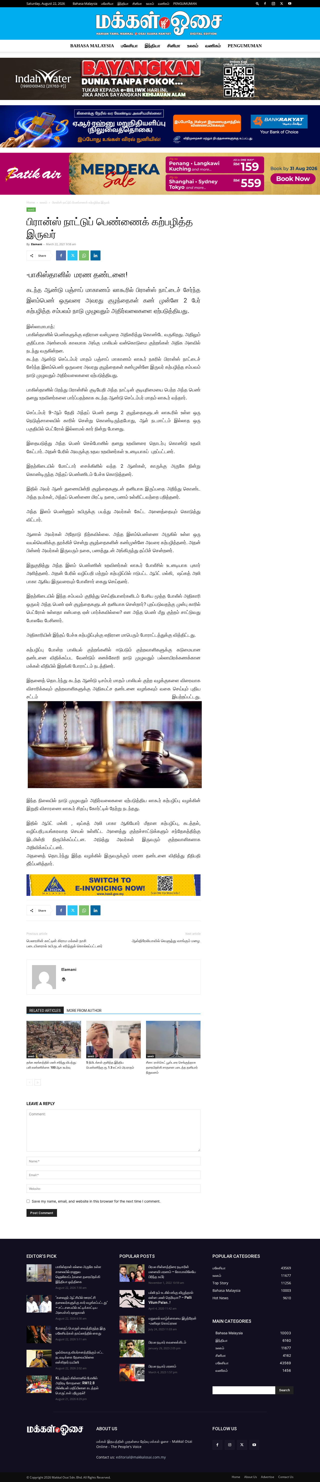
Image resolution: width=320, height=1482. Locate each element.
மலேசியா (107, 3)
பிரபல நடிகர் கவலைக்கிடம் (167, 1342)
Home (30, 202)
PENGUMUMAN (185, 3)
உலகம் (150, 3)
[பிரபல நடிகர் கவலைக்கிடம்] (132, 1348)
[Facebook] (265, 3)
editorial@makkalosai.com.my (141, 1457)
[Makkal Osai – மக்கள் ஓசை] (160, 24)
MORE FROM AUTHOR (84, 1011)
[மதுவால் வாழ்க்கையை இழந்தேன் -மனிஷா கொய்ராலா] (132, 1324)
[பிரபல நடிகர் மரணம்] (132, 1372)
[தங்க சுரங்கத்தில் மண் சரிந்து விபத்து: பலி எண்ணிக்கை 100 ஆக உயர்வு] (53, 1039)
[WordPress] (65, 980)
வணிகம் (163, 3)
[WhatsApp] (84, 255)
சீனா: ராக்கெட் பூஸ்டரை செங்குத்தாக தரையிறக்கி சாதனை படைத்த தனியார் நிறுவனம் (172, 1067)
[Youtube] (290, 3)
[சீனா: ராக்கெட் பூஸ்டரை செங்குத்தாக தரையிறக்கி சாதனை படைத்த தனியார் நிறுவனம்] (173, 1039)
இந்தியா (123, 3)
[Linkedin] (95, 255)
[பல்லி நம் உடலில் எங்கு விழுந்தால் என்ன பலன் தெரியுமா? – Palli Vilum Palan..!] (132, 1299)
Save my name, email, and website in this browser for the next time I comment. (96, 1201)
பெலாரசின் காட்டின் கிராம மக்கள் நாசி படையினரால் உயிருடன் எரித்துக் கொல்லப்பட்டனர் (64, 943)
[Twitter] (281, 3)
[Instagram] (273, 3)
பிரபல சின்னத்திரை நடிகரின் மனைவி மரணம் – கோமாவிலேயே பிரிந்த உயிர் (172, 1272)
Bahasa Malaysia (85, 3)
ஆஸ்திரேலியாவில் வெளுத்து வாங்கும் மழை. (166, 941)
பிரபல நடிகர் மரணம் (162, 1366)
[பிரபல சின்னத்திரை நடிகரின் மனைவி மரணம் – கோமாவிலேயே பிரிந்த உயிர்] (132, 1273)
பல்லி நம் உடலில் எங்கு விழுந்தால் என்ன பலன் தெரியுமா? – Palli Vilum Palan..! (170, 1298)
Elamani (36, 244)
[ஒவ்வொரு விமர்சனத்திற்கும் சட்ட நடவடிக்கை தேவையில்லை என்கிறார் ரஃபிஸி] (39, 1358)
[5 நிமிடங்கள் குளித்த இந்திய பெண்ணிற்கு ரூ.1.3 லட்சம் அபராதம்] (113, 1039)
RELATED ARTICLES (45, 1011)
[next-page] (37, 1082)
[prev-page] (29, 1082)
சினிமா (137, 3)
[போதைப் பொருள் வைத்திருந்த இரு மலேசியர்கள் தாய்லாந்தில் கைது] (39, 1334)
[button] (257, 3)
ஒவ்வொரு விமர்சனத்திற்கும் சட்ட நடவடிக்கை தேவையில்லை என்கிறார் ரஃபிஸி (80, 1357)
